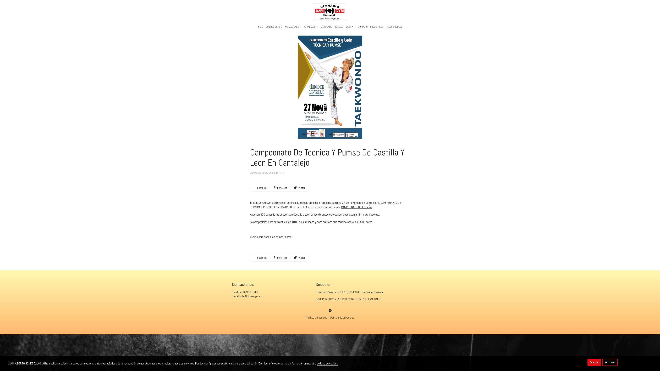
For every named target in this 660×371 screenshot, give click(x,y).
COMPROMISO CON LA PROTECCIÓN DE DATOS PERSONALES (348, 299)
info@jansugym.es (251, 296)
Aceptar (594, 362)
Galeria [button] (349, 26)
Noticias (338, 26)
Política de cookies (317, 317)
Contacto (363, 26)
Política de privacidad (342, 317)
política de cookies (327, 363)
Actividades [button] (310, 26)
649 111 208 (250, 292)
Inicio (260, 26)
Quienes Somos (274, 26)
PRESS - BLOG (376, 26)
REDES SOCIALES (394, 26)
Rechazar (610, 362)
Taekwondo (326, 26)
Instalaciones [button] (291, 26)
